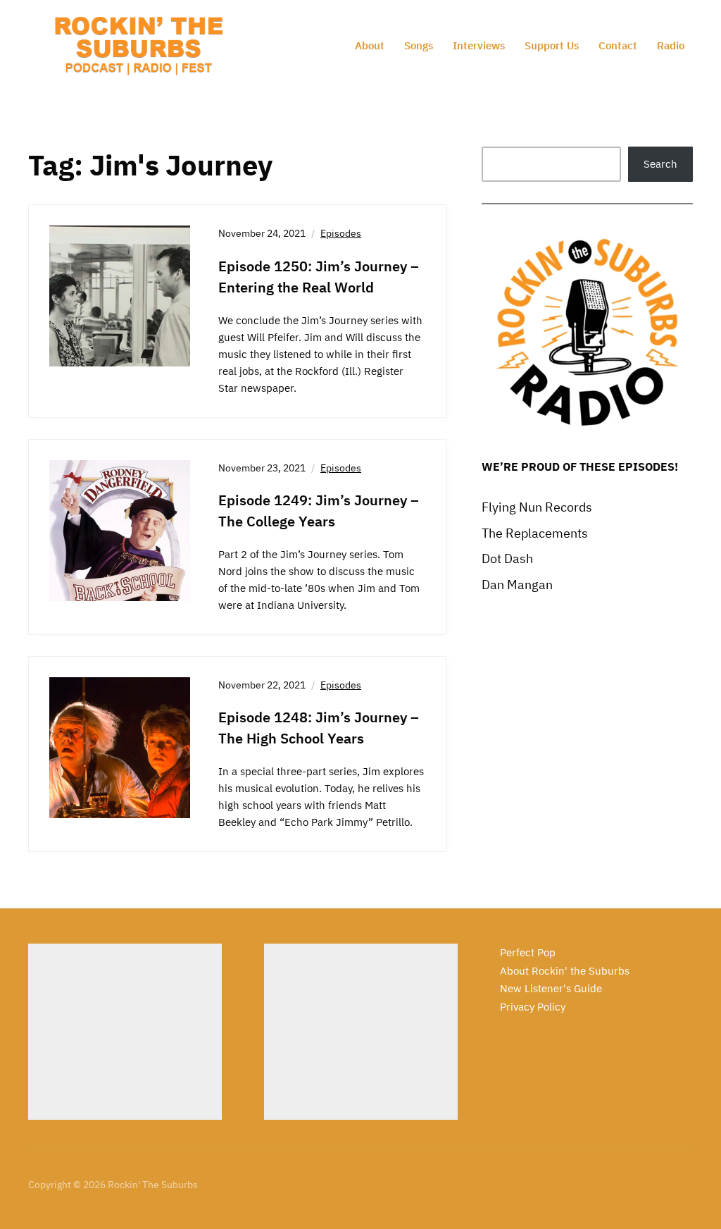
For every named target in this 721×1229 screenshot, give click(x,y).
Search (660, 164)
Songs (418, 45)
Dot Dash (507, 558)
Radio (670, 45)
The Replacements (535, 533)
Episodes (340, 233)
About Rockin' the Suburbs (564, 970)
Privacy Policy (532, 1006)
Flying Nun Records (537, 507)
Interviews (479, 45)
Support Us (552, 45)
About (369, 45)
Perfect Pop (528, 952)
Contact (617, 45)
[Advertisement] (125, 1032)
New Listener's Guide (551, 988)
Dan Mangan (517, 584)
